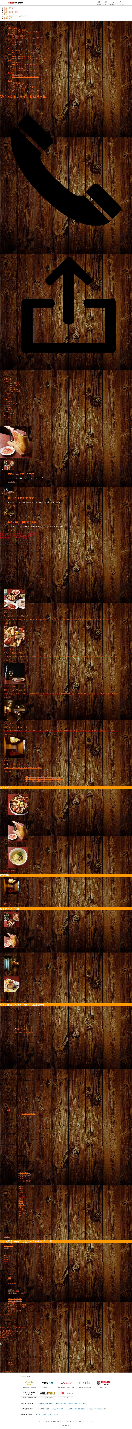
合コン (20, 1195)
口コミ (6, 419)
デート (20, 1188)
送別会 (20, 1203)
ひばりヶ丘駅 (12, 28)
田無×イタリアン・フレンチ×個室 (23, 87)
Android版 (11, 1362)
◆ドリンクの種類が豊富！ (22, 498)
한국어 (6, 1261)
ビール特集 (11, 1303)
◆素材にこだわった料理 (21, 474)
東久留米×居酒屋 (17, 75)
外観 (9, 407)
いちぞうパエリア (14, 385)
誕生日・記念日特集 (15, 1311)
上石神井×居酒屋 (17, 68)
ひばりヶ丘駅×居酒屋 (19, 30)
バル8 (10, 1289)
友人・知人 (22, 1213)
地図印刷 (30, 1032)
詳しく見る (11, 482)
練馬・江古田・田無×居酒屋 (21, 56)
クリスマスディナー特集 (16, 1307)
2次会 (20, 1190)
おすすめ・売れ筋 (14, 391)
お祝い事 (21, 1205)
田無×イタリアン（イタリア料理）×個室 (26, 91)
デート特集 (11, 1309)
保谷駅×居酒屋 (17, 42)
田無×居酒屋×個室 (18, 83)
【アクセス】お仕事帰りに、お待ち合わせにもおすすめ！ (45, 781)
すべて (10, 401)
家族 (20, 1207)
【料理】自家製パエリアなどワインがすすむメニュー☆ (44, 779)
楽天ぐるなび (8, 8)
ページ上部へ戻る (6, 1371)
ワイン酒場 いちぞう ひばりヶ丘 (15, 16)
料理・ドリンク (13, 403)
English (6, 1255)
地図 (5, 415)
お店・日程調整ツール (12, 1327)
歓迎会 (20, 1201)
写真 (5, 399)
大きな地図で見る (21, 1032)
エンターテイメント (25, 1211)
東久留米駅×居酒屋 (18, 36)
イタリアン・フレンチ (15, 85)
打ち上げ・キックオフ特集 (17, 1305)
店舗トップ (8, 379)
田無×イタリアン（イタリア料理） (24, 64)
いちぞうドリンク (14, 389)
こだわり (7, 411)
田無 (5, 14)
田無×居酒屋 (16, 62)
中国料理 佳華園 (13, 1291)
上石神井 (11, 66)
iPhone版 (11, 1364)
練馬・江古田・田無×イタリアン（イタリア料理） (29, 58)
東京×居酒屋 (16, 50)
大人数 (20, 1209)
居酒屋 (10, 81)
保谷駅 (10, 40)
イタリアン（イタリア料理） (18, 89)
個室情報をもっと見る (11, 904)
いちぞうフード (13, 387)
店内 (9, 405)
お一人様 (21, 1197)
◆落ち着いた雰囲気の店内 (22, 522)
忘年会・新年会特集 (15, 1299)
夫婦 (20, 1215)
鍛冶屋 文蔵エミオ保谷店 (16, 1293)
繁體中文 (7, 1259)
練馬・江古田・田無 (11, 12)
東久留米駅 (11, 34)
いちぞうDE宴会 (13, 383)
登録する (7, 1237)
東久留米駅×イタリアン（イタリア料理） (26, 38)
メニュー (7, 381)
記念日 (20, 1192)
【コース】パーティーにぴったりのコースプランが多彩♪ (45, 777)
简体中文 (7, 1257)
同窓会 (20, 1199)
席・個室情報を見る (28, 1114)
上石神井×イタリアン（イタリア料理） (25, 71)
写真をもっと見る (6, 1000)
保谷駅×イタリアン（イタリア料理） (24, 44)
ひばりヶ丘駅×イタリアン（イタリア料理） (27, 32)
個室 (9, 397)
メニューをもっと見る (7, 870)
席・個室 (7, 393)
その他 (10, 409)
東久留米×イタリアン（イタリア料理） (25, 77)
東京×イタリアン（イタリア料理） (24, 52)
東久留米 (11, 73)
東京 (5, 10)
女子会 (20, 1186)
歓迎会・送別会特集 (15, 1301)
